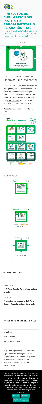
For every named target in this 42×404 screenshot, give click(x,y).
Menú (22, 42)
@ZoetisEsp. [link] (27, 103)
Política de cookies (11, 337)
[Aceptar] (39, 387)
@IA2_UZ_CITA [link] (13, 100)
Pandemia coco (14, 272)
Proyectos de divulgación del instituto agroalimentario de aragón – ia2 (19, 21)
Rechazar (25, 396)
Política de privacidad (12, 342)
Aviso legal (8, 332)
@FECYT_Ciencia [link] (14, 103)
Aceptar (16, 396)
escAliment (27, 76)
